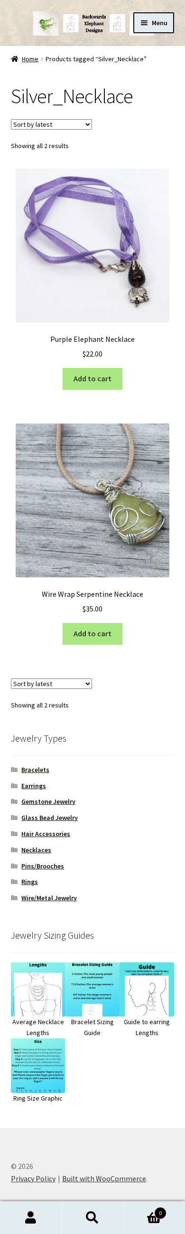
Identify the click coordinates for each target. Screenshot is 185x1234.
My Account (31, 1218)
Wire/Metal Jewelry (49, 898)
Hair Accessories (45, 833)
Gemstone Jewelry (48, 801)
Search (92, 1218)
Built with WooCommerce (104, 1178)
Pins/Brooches (42, 866)
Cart (142, 1209)
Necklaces (36, 850)
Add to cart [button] (92, 378)
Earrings (33, 786)
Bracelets (35, 769)
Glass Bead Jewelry (49, 817)
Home (30, 59)
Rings (29, 881)
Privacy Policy (33, 1178)
